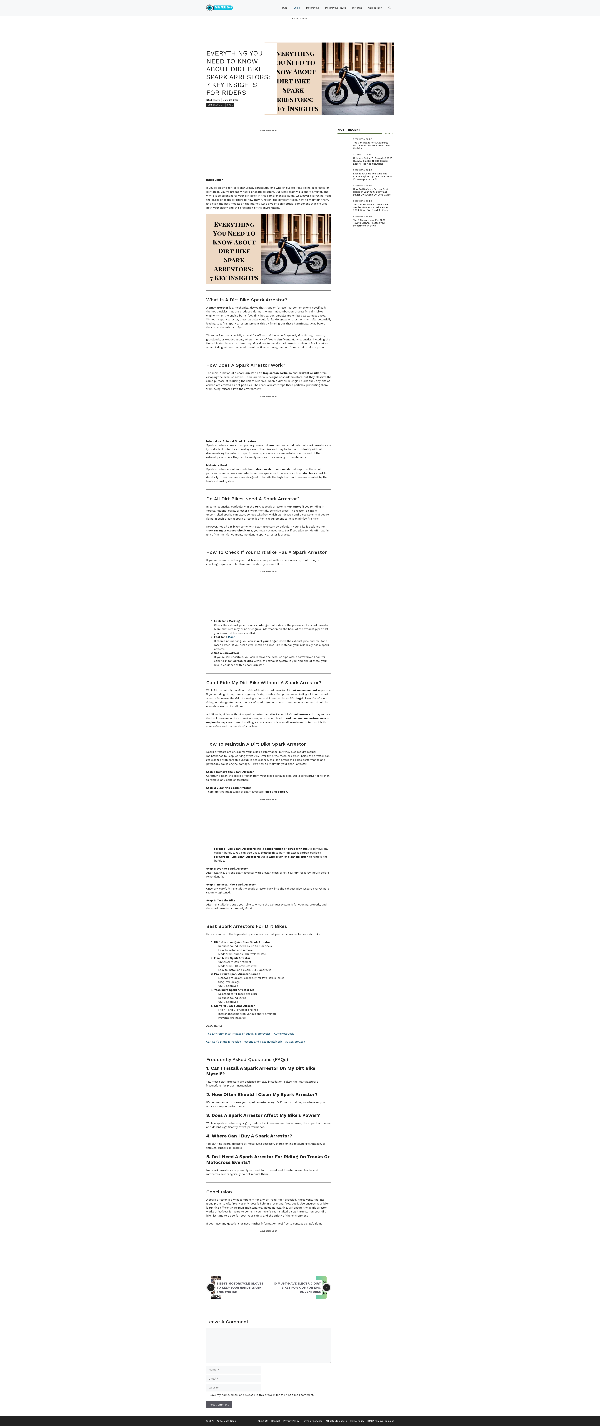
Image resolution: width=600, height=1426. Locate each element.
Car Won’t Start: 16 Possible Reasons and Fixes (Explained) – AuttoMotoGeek (255, 1041)
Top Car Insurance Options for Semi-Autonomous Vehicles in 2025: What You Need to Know (370, 207)
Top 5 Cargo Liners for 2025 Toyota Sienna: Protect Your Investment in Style (369, 223)
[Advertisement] (300, 27)
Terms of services (312, 1421)
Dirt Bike (357, 7)
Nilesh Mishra (213, 100)
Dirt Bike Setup (215, 105)
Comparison (375, 7)
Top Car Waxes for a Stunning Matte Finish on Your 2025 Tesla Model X (371, 145)
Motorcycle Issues (335, 7)
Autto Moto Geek (226, 1421)
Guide (297, 7)
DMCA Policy (357, 1421)
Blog (284, 7)
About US (263, 1421)
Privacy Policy (291, 1421)
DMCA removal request (380, 1421)
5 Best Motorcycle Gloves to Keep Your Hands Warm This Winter (240, 1287)
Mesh (231, 637)
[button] (389, 8)
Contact (275, 1421)
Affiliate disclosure (336, 1421)
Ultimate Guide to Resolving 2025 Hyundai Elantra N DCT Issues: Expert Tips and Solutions (372, 161)
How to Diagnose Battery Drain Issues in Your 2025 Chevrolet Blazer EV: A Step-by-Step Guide (372, 192)
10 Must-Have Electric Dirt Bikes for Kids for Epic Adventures (297, 1287)
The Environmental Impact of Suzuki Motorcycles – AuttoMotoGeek (250, 1033)
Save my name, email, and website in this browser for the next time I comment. (262, 1394)
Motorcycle (312, 7)
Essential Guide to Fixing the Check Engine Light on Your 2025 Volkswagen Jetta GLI (372, 176)
